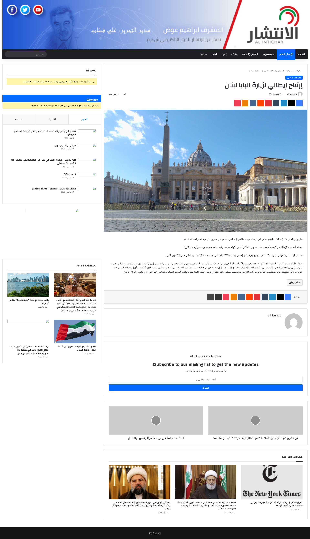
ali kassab (292, 94)
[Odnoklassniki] (245, 103)
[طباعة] (210, 297)
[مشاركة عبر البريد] (218, 297)
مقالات (234, 54)
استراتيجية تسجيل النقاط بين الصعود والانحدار (54, 189)
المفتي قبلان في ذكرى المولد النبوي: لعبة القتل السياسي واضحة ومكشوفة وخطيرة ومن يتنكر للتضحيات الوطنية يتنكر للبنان (141, 505)
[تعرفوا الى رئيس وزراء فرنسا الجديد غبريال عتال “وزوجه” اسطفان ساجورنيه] (87, 135)
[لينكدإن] (284, 103)
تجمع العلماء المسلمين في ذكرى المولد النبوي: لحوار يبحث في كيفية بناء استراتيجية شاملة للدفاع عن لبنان (29, 350)
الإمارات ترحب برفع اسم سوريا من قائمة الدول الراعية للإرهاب (77, 348)
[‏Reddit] (260, 103)
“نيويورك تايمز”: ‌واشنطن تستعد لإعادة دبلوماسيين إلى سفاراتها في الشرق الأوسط (276, 504)
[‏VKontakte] (253, 103)
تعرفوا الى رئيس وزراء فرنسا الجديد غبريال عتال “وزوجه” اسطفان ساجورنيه (45, 133)
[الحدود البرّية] (87, 179)
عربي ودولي (268, 54)
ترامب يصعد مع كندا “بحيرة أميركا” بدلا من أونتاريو (29, 302)
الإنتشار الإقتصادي (250, 54)
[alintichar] (155, 24)
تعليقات (19, 119)
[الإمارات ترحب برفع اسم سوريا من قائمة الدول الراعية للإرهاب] (75, 331)
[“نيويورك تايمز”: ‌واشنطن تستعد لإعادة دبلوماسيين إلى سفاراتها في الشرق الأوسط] (272, 482)
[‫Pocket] (237, 103)
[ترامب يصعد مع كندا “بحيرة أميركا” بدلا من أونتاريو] (28, 285)
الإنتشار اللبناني (286, 54)
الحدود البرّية (70, 174)
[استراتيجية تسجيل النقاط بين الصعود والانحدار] (87, 193)
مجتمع (204, 54)
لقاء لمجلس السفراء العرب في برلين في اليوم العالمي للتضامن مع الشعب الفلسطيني (43, 162)
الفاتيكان (293, 282)
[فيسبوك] (299, 103)
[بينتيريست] (268, 103)
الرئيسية (301, 54)
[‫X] (291, 103)
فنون (224, 54)
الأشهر (84, 119)
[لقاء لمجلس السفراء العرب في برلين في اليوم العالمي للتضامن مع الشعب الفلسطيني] (87, 164)
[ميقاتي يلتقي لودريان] (87, 150)
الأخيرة (52, 119)
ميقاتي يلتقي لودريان (65, 146)
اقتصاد (214, 54)
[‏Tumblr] (276, 103)
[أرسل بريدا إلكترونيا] (286, 94)
